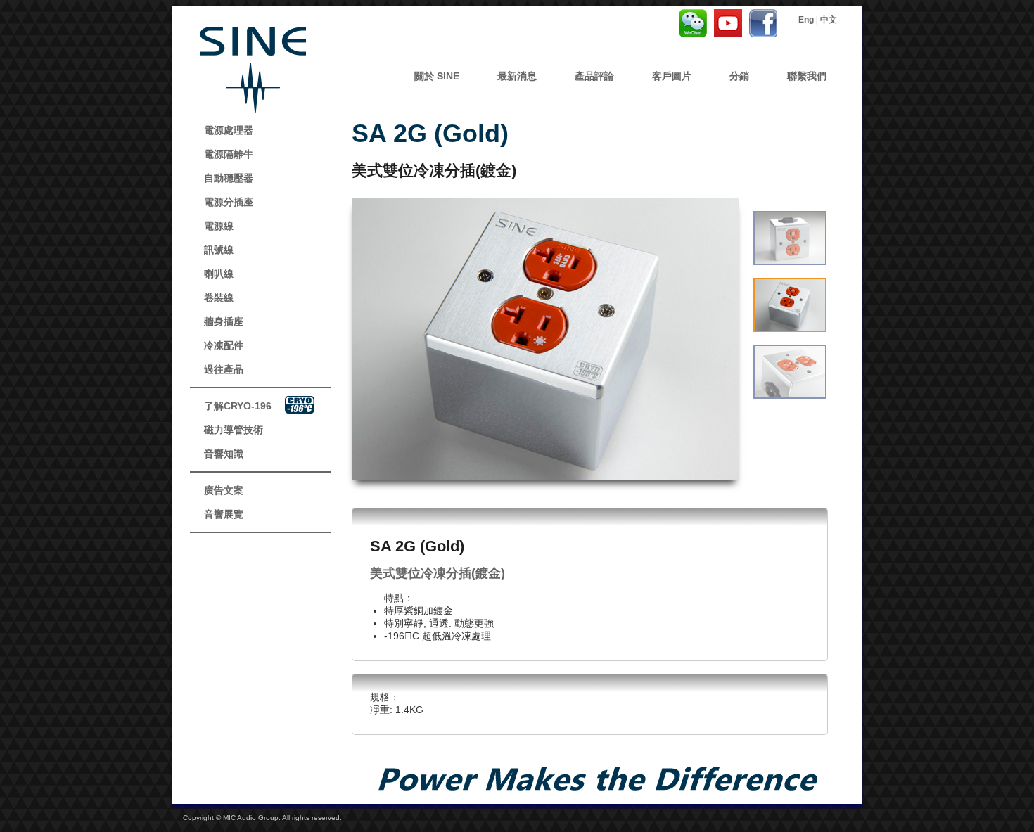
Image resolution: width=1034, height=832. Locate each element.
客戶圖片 (671, 76)
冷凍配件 (223, 345)
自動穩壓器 (228, 178)
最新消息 (517, 76)
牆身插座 (223, 321)
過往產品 (223, 369)
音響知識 (223, 453)
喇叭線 (219, 273)
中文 (828, 20)
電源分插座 (228, 201)
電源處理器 (228, 130)
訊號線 (219, 249)
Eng (806, 20)
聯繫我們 (806, 76)
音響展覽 (223, 514)
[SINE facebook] (728, 33)
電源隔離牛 (228, 154)
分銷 (739, 76)
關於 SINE (436, 76)
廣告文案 (223, 490)
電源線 (219, 225)
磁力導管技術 (233, 429)
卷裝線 (219, 297)
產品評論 (594, 76)
